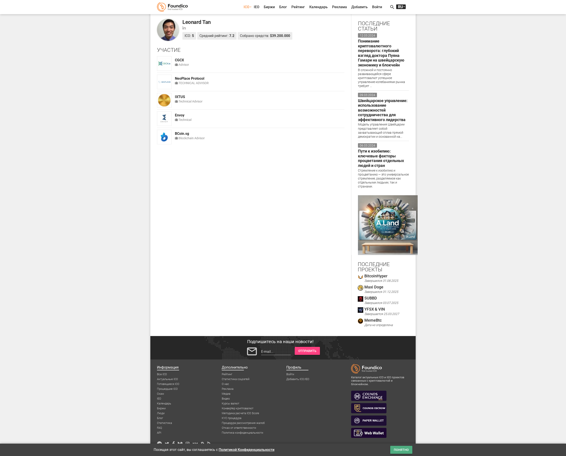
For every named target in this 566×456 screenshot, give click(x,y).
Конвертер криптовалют (237, 408)
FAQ (159, 427)
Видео (226, 398)
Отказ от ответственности (239, 427)
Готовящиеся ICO (168, 384)
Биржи (269, 7)
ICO (246, 7)
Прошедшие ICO (167, 388)
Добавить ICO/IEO (297, 379)
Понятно (401, 450)
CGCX (179, 60)
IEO (256, 7)
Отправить (307, 351)
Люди (160, 413)
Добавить (359, 7)
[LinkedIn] (184, 27)
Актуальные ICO (167, 379)
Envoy (179, 115)
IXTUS (180, 97)
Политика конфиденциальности (242, 432)
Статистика (164, 423)
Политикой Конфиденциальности (246, 450)
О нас (225, 384)
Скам (160, 393)
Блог (283, 7)
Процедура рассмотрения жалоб (243, 423)
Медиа (226, 393)
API (159, 432)
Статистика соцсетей (235, 379)
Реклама (339, 7)
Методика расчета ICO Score (240, 413)
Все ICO (162, 374)
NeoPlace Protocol (189, 78)
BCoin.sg (182, 133)
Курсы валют (230, 403)
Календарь (318, 7)
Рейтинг (298, 7)
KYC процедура (231, 418)
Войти (377, 7)
